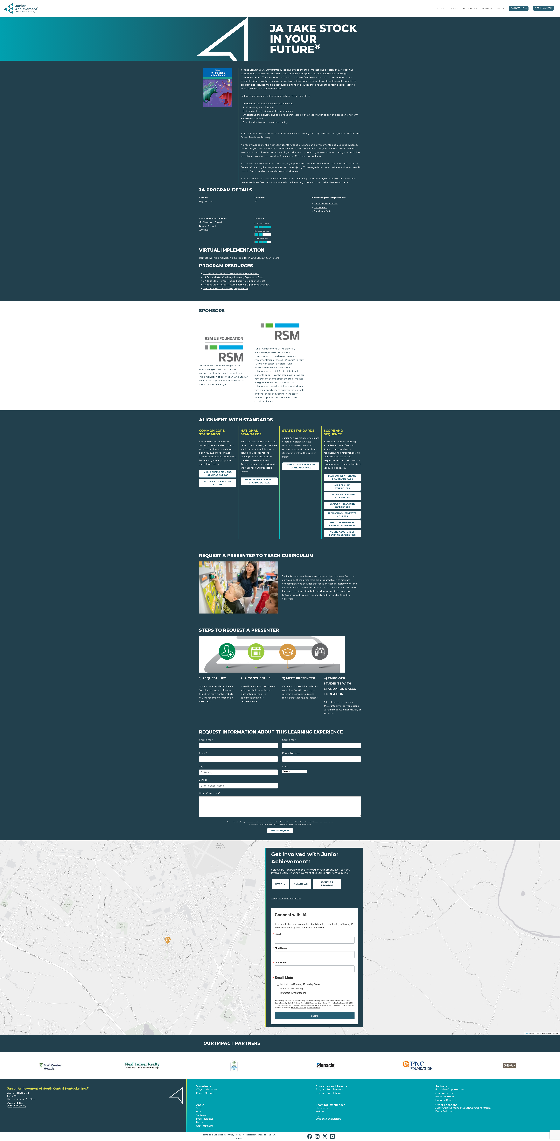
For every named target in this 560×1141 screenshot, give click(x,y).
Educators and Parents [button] (331, 1086)
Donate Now (518, 8)
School (203, 779)
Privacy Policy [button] (234, 1135)
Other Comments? (209, 793)
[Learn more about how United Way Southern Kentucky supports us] (326, 1066)
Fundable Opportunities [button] (449, 1089)
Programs (470, 8)
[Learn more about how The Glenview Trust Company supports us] (50, 1066)
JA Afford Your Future (326, 203)
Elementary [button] (323, 1108)
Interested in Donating (291, 988)
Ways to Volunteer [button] (207, 1089)
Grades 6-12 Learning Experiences (342, 505)
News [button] (199, 1122)
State (285, 766)
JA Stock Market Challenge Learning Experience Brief (233, 277)
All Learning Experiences (342, 487)
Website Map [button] (264, 1135)
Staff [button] (199, 1108)
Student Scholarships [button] (328, 1118)
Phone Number (291, 753)
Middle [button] (320, 1111)
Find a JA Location (445, 1111)
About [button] (200, 1105)
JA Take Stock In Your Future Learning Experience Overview (236, 284)
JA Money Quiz (322, 211)
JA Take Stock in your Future (217, 483)
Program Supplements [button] (329, 1089)
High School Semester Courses (342, 515)
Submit (314, 1015)
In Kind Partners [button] (444, 1096)
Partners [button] (441, 1086)
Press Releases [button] (204, 1118)
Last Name (289, 739)
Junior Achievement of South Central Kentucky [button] (463, 1107)
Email (203, 753)
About (453, 8)
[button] (458, 8)
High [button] (318, 1115)
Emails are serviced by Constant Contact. (305, 1007)
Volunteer (301, 884)
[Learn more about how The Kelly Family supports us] (142, 1066)
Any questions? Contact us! (286, 898)
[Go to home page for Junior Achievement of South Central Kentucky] (21, 8)
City (201, 766)
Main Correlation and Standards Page (218, 473)
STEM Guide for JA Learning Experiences (225, 288)
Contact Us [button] (15, 1103)
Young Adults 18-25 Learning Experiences (342, 533)
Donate (280, 884)
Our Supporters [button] (444, 1093)
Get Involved (543, 8)
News (500, 8)
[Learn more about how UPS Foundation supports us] (418, 1066)
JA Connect (320, 207)
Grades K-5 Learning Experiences (342, 496)
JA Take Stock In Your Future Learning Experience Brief (234, 280)
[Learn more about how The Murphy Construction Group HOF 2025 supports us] (234, 1066)
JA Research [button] (203, 1115)
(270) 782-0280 (16, 1106)
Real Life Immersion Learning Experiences (342, 524)
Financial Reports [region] (445, 1100)
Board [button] (199, 1111)
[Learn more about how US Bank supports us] (509, 1066)
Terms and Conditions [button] (213, 1135)
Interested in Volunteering (293, 992)
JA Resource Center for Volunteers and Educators (231, 273)
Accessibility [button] (249, 1135)
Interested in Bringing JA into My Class (300, 984)
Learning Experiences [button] (330, 1105)
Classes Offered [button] (205, 1093)
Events (486, 8)
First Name (206, 739)
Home (440, 8)
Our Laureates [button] (204, 1126)
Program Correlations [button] (328, 1093)
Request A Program (327, 884)
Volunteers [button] (203, 1086)
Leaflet (527, 1033)
